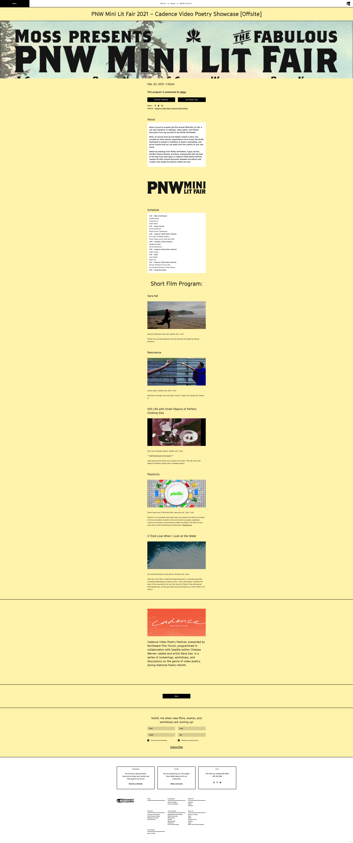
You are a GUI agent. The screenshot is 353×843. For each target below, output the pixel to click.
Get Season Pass (192, 100)
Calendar (172, 3)
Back (176, 696)
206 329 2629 (217, 776)
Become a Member (161, 100)
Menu (15, 3)
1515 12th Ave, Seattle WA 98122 (217, 774)
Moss (183, 92)
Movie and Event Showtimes (159, 740)
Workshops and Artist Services (190, 740)
